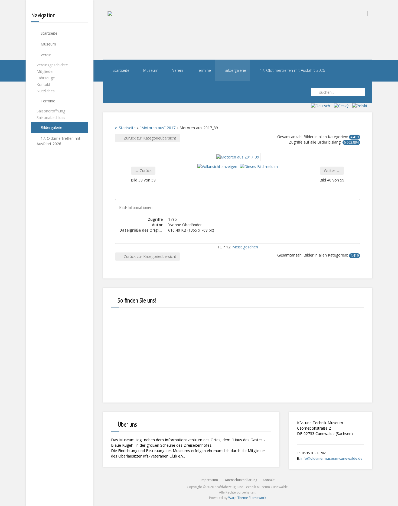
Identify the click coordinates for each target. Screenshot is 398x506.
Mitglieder (45, 71)
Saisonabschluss (51, 117)
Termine (47, 100)
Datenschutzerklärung (240, 480)
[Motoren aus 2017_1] (199, 187)
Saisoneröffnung (51, 110)
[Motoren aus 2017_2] (199, 193)
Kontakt (43, 84)
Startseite (48, 33)
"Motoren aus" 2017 (157, 127)
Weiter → (332, 170)
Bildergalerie (51, 127)
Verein (45, 54)
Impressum (209, 480)
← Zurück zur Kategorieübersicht (147, 138)
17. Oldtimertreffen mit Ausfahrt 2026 (58, 141)
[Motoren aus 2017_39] (237, 156)
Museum (48, 44)
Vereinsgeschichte (52, 64)
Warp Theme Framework (247, 497)
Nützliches (46, 90)
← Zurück (143, 170)
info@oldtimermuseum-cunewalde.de (332, 458)
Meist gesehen (245, 246)
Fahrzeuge (46, 77)
